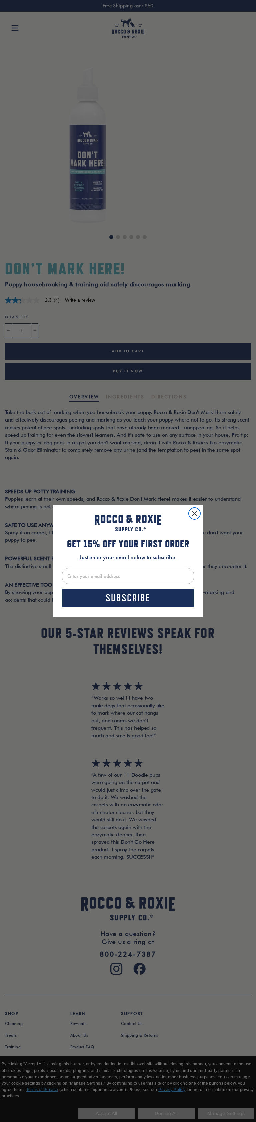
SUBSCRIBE (128, 598)
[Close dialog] (194, 513)
